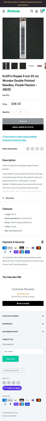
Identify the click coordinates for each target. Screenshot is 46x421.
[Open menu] (3, 11)
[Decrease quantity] (14, 112)
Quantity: (6, 112)
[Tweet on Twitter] (37, 148)
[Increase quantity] (27, 112)
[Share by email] (42, 148)
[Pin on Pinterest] (32, 148)
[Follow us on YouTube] (18, 382)
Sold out (23, 121)
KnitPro (5, 95)
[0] (41, 11)
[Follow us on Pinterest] (13, 382)
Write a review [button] (23, 303)
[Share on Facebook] (28, 148)
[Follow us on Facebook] (4, 382)
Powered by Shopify (9, 416)
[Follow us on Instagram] (9, 382)
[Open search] (31, 11)
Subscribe (10, 359)
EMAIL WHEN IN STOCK (23, 127)
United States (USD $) (11, 370)
